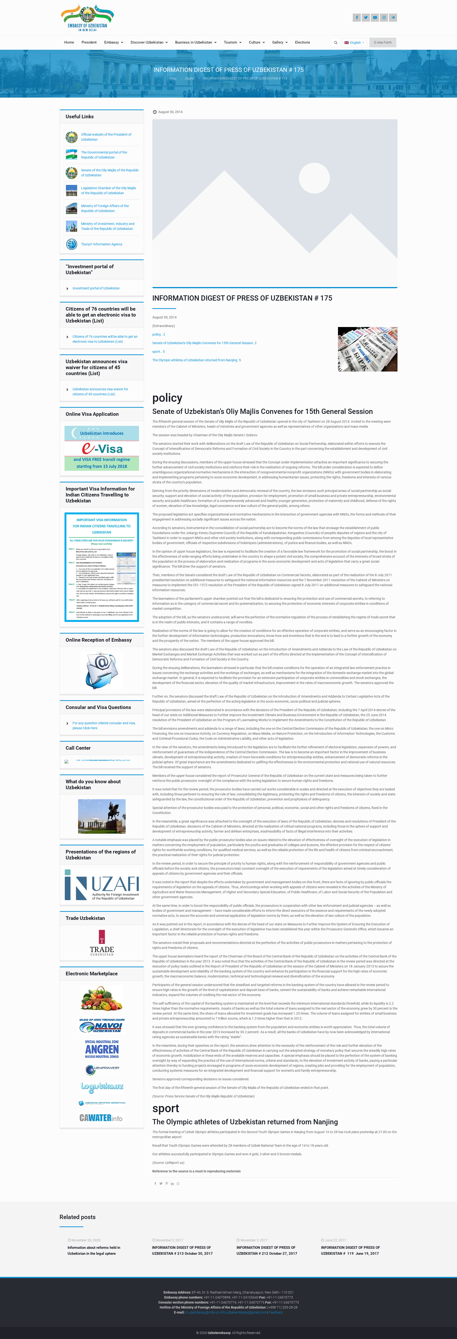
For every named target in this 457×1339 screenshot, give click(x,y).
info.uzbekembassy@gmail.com (243, 1312)
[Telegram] (392, 18)
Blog (173, 78)
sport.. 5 (158, 351)
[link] (102, 448)
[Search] (336, 42)
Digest (189, 78)
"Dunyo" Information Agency (101, 244)
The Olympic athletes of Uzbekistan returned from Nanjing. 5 (196, 360)
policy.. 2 (158, 334)
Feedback (276, 1312)
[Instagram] (383, 18)
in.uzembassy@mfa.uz (202, 1312)
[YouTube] (374, 18)
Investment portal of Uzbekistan (96, 288)
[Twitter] (365, 18)
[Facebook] (356, 18)
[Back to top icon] (437, 1331)
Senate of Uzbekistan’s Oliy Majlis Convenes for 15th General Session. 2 (204, 343)
